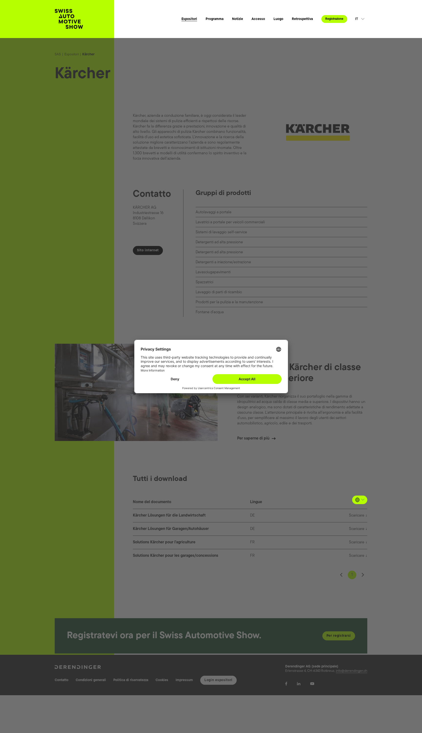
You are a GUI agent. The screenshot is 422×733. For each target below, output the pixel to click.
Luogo (278, 19)
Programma (214, 19)
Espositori (189, 19)
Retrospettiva (302, 19)
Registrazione (334, 19)
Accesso (258, 19)
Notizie (237, 19)
